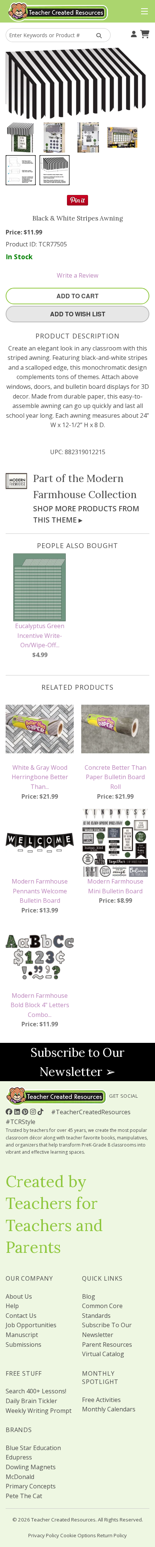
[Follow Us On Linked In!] (18, 1111)
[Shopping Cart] (143, 33)
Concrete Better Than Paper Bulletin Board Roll (115, 777)
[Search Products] (97, 35)
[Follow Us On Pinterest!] (26, 1111)
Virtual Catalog (103, 1354)
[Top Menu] (143, 11)
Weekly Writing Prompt (38, 1411)
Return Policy (112, 1535)
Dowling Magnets (31, 1467)
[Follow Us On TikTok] (41, 1111)
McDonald (20, 1477)
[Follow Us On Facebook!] (10, 1111)
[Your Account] (133, 33)
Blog (88, 1296)
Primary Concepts (31, 1486)
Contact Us (21, 1315)
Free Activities (101, 1400)
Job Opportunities (31, 1325)
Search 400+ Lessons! (36, 1391)
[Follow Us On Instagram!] (34, 1111)
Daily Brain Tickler (31, 1401)
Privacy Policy (43, 1535)
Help (12, 1306)
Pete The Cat (24, 1496)
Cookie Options (78, 1535)
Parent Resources (107, 1344)
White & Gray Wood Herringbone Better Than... (40, 777)
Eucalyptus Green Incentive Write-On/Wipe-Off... (39, 635)
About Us (19, 1296)
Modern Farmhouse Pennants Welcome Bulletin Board (40, 891)
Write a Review (77, 275)
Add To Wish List (77, 314)
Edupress (19, 1457)
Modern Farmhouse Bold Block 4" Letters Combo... (40, 1005)
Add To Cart (77, 296)
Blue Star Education (33, 1448)
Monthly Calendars (108, 1409)
